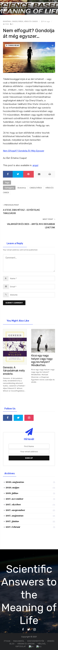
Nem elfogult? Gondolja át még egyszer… (28, 33)
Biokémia (7, 21)
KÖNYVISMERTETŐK (35, 641)
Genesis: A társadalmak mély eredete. (14, 370)
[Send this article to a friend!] (39, 174)
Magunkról (18, 641)
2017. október (13, 504)
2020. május (12, 487)
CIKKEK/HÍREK (17, 21)
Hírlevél (42, 644)
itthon (7, 641)
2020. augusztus (15, 482)
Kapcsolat (21, 646)
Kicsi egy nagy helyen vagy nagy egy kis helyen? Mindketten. (42, 360)
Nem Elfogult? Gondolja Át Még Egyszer (23, 150)
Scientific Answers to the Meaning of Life (29, 595)
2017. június (12, 521)
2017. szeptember (15, 510)
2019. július (12, 493)
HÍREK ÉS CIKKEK (31, 21)
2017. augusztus (14, 516)
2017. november (14, 499)
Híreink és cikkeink (26, 644)
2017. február (13, 527)
